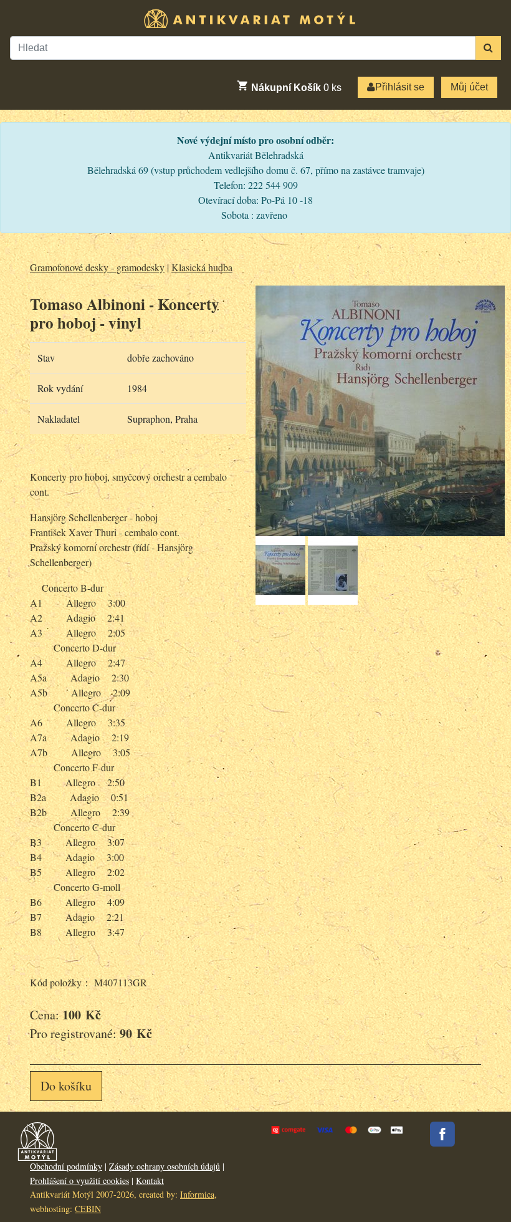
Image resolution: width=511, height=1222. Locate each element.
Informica (197, 1194)
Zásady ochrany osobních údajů (164, 1166)
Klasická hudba (201, 267)
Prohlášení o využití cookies (79, 1180)
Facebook (442, 1134)
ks (296, 87)
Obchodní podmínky (66, 1166)
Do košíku (66, 1085)
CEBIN (88, 1209)
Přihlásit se (399, 87)
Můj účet (469, 87)
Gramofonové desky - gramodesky (97, 267)
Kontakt (150, 1180)
